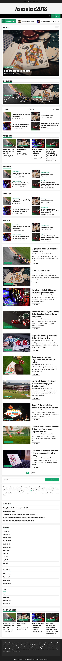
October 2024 (6, 544)
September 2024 (7, 547)
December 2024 (7, 538)
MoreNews (36, 659)
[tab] (6, 109)
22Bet (31, 491)
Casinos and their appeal (39, 100)
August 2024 (6, 550)
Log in (4, 594)
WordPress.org (6, 603)
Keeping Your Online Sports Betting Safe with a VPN (16, 99)
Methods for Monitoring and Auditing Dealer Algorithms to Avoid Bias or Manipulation (35, 126)
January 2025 (6, 534)
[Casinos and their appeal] (45, 94)
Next (33, 472)
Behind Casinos (8, 349)
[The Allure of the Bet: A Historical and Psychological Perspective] (31, 53)
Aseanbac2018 (31, 9)
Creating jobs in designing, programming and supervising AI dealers (16, 365)
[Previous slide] (56, 27)
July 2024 (5, 553)
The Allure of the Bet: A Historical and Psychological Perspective (39, 21)
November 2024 (7, 541)
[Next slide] (58, 27)
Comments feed (7, 600)
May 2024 (5, 560)
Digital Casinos (8, 95)
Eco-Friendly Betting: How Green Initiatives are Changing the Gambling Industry (16, 389)
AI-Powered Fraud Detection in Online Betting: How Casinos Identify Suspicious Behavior (16, 435)
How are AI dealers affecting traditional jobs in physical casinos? (16, 412)
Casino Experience (9, 63)
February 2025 (6, 531)
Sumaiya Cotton (8, 73)
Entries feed (6, 597)
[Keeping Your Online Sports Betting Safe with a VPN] (9, 143)
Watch (57, 16)
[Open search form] (49, 16)
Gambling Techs (8, 466)
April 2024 (5, 563)
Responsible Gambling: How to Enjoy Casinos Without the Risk (16, 342)
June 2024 (5, 557)
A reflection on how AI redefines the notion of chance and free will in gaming (16, 459)
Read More (36, 264)
